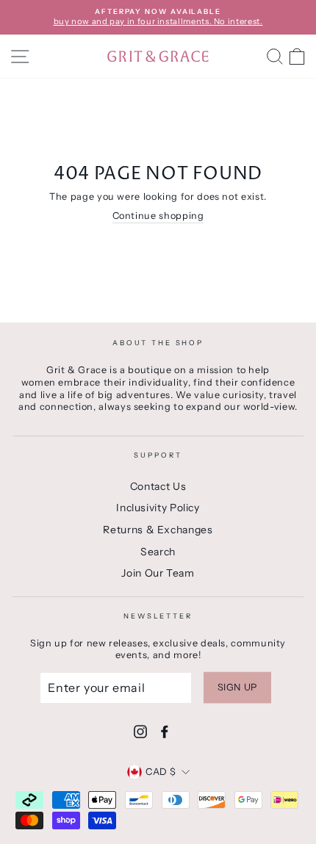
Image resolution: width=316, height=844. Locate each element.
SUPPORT (158, 455)
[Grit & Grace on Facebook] (164, 731)
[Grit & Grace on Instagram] (140, 731)
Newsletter (158, 616)
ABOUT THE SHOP (158, 343)
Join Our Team (157, 573)
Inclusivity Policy (157, 507)
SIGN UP (237, 687)
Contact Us (158, 486)
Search (158, 551)
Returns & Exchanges (157, 529)
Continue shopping (158, 215)
